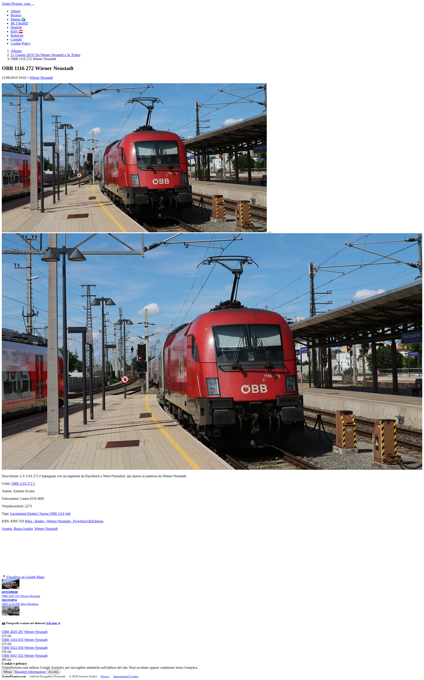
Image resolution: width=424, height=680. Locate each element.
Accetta (53, 672)
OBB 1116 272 (23, 483)
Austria (7, 528)
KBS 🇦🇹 (17, 31)
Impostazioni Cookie (125, 676)
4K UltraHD (19, 23)
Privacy (105, 676)
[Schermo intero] (269, 232)
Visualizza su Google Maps (25, 577)
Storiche (16, 27)
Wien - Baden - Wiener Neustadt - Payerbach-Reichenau (64, 521)
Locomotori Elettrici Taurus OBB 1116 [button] (37, 513)
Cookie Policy (20, 43)
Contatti (16, 39)
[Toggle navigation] (32, 5)
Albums (16, 51)
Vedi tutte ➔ (52, 623)
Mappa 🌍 (18, 19)
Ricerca (16, 15)
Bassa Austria (23, 528)
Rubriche (17, 35)
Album (15, 11)
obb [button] (68, 513)
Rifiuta (8, 672)
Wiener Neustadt (41, 78)
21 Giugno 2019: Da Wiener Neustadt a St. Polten (45, 55)
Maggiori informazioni (30, 672)
